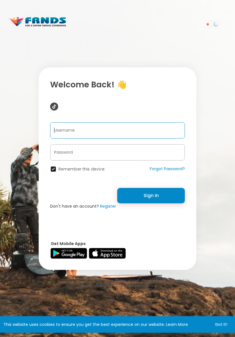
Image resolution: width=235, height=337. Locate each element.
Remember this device (81, 169)
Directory (102, 285)
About (86, 285)
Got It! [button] (221, 324)
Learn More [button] (177, 324)
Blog (118, 285)
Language (119, 290)
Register (108, 206)
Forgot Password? (167, 169)
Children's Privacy (141, 285)
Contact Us (179, 280)
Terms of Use (127, 280)
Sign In (151, 195)
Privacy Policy (154, 280)
